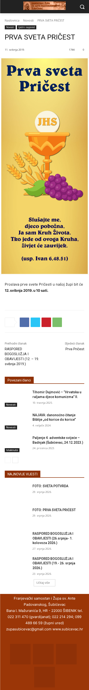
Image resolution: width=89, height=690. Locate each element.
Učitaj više (43, 583)
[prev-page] (8, 460)
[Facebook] (24, 322)
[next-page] (15, 460)
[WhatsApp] (57, 322)
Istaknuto (12, 450)
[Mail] (43, 654)
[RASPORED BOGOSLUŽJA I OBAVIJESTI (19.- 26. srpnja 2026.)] (17, 565)
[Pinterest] (46, 322)
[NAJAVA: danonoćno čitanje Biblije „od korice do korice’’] (17, 421)
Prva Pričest (75, 349)
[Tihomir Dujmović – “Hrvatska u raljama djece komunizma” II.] (17, 398)
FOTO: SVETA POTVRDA (50, 486)
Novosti (28, 20)
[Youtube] (44, 677)
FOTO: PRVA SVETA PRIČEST (54, 510)
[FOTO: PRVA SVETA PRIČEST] (17, 516)
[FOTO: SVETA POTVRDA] (17, 492)
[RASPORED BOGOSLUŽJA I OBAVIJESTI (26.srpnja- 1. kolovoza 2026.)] (17, 539)
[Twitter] (35, 322)
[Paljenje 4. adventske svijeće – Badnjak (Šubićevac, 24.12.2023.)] (17, 444)
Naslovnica (12, 20)
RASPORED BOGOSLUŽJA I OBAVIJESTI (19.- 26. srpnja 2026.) (54, 563)
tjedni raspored (26, 27)
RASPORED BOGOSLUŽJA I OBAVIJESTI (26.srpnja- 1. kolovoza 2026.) (53, 538)
